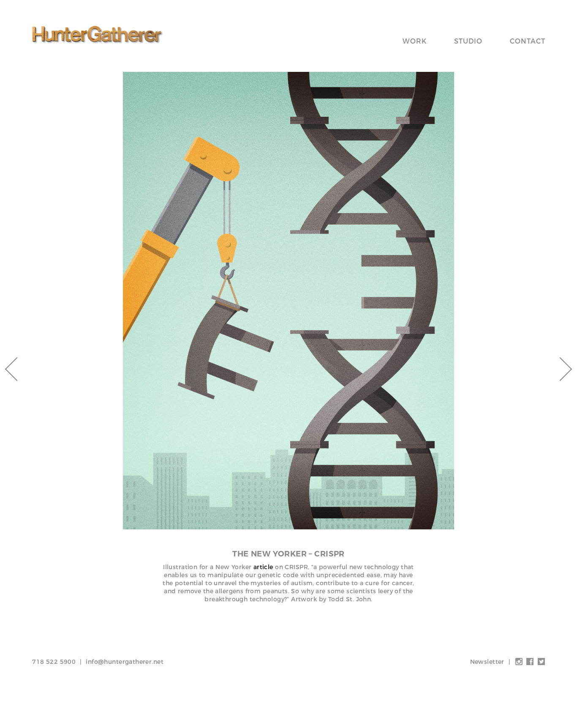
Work (415, 41)
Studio (468, 41)
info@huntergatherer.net (124, 662)
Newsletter (487, 662)
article (263, 567)
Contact (527, 41)
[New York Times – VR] (560, 369)
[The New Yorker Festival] (17, 369)
